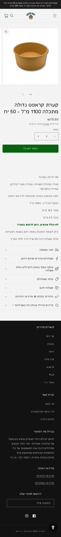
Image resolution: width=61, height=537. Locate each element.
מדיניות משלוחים (44, 483)
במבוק (50, 343)
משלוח (46, 124)
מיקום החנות (47, 419)
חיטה (51, 351)
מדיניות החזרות (45, 475)
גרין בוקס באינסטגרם (42, 411)
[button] (54, 15)
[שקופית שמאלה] (38, 94)
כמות (55, 129)
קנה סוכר (49, 359)
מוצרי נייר (49, 382)
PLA (51, 374)
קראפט (50, 366)
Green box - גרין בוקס (24, 531)
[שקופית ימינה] (23, 94)
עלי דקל (50, 336)
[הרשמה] (10, 503)
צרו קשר (49, 403)
